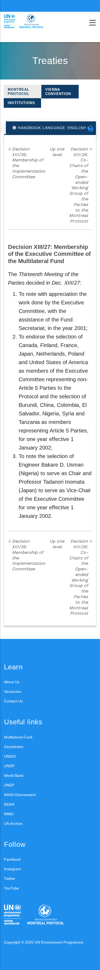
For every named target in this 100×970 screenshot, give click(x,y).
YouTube (11, 888)
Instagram (12, 869)
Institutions (21, 103)
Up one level (57, 151)
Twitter (9, 878)
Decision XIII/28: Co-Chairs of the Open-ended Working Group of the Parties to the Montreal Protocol (80, 185)
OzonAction (13, 747)
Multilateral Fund (18, 737)
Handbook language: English (52, 128)
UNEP (9, 785)
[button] (91, 129)
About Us (11, 682)
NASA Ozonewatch (20, 795)
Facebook (12, 859)
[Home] (28, 21)
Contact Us (13, 701)
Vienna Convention (58, 92)
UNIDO (10, 756)
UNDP (9, 766)
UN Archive (13, 823)
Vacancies (12, 691)
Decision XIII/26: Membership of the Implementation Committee (26, 162)
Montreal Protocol (18, 92)
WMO (9, 814)
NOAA (9, 804)
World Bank (13, 775)
